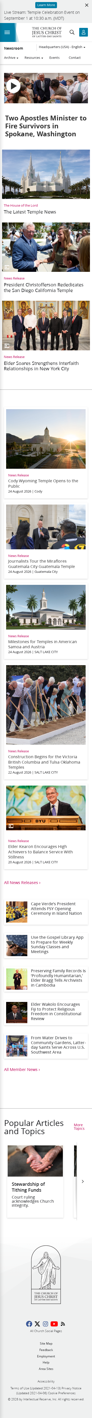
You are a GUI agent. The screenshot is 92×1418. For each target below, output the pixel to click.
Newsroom (13, 48)
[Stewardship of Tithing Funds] (35, 1175)
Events (54, 57)
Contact (75, 57)
